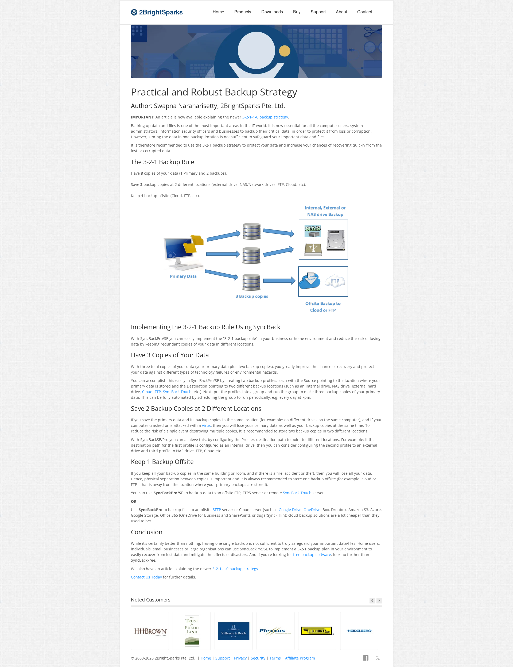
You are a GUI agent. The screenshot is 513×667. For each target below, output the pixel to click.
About (341, 12)
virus (206, 425)
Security (258, 658)
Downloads (272, 12)
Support (318, 12)
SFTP (217, 509)
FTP (158, 391)
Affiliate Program (300, 658)
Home (218, 12)
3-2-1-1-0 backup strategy (265, 117)
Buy (297, 12)
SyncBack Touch (177, 391)
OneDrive (312, 509)
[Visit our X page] (378, 658)
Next (379, 600)
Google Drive (290, 509)
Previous (372, 600)
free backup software (312, 554)
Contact (364, 12)
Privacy (240, 658)
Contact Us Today (146, 577)
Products (242, 12)
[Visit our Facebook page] (366, 658)
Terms (275, 658)
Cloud (147, 391)
